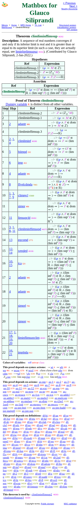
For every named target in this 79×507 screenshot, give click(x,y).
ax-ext (43, 388)
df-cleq (56, 422)
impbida (23, 352)
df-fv (15, 454)
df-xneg (27, 476)
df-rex (64, 425)
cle (51, 373)
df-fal (44, 418)
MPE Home (25, 25)
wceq (16, 370)
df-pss (49, 431)
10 (10, 261)
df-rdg (45, 460)
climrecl (23, 195)
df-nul (61, 431)
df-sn (25, 434)
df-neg (42, 470)
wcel (30, 370)
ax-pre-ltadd (59, 407)
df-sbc (51, 428)
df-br (15, 438)
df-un (15, 431)
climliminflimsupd (29, 229)
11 (10, 217)
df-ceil (53, 480)
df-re (41, 483)
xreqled (23, 250)
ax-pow (29, 391)
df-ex (55, 418)
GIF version (72, 29)
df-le (16, 470)
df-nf (66, 418)
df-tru (32, 418)
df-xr (55, 467)
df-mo (18, 422)
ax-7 (47, 385)
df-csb (64, 428)
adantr (22, 124)
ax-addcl (65, 394)
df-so (28, 441)
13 (10, 240)
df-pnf (28, 467)
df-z (50, 473)
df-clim (49, 486)
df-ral (52, 425)
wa (4, 370)
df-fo (63, 451)
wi (52, 367)
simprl (22, 305)
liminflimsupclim (29, 337)
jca (20, 263)
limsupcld (24, 217)
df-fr (39, 441)
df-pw (13, 434)
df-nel (40, 425)
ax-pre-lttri (20, 407)
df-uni (60, 434)
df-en (18, 463)
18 (10, 336)
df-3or (6, 418)
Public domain (47, 504)
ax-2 (58, 381)
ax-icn (49, 394)
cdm (5, 373)
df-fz (15, 480)
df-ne (28, 425)
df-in (26, 431)
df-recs (32, 460)
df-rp (13, 476)
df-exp (16, 483)
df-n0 (38, 473)
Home (14, 25)
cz (63, 373)
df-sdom (45, 463)
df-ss (37, 431)
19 (10, 339)
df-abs (17, 486)
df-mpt (41, 438)
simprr (22, 321)
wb (61, 367)
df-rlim (63, 486)
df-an (55, 415)
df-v (40, 428)
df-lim (54, 447)
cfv (28, 373)
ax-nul (15, 391)
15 (10, 265)
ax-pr (42, 391)
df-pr (36, 434)
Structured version (67, 25)
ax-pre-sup (27, 410)
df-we (51, 441)
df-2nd (57, 457)
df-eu (30, 422)
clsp (28, 376)
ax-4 (15, 385)
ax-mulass (26, 401)
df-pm (6, 463)
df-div (56, 470)
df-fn (31, 451)
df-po (17, 441)
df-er (68, 460)
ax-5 (25, 385)
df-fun (20, 451)
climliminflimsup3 (13, 497)
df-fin (59, 463)
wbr (60, 370)
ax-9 (68, 385)
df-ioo (57, 476)
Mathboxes (7, 27)
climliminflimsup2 (42, 494)
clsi (59, 376)
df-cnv (15, 444)
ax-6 (36, 385)
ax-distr (43, 401)
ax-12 (31, 388)
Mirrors (5, 25)
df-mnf (41, 467)
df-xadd (43, 476)
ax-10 (6, 388)
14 (10, 252)
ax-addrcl (8, 398)
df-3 (26, 473)
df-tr (53, 438)
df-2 (15, 473)
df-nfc (16, 425)
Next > (73, 6)
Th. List (38, 25)
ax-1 (51, 381)
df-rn (51, 444)
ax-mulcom (61, 398)
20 (10, 343)
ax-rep (56, 388)
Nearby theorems (69, 9)
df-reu (16, 428)
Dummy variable (16, 104)
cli (42, 376)
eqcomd (23, 240)
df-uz (62, 473)
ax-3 (66, 381)
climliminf (24, 141)
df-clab (42, 422)
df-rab (28, 428)
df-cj (29, 483)
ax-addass (8, 401)
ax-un (54, 391)
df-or (65, 415)
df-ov (55, 454)
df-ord (30, 447)
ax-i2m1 (58, 401)
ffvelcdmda (25, 184)
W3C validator (70, 504)
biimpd (22, 151)
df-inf (16, 467)
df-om (32, 457)
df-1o (57, 460)
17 (10, 332)
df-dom (31, 463)
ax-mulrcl (42, 398)
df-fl (40, 480)
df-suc (66, 447)
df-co (27, 444)
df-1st (44, 457)
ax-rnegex (35, 404)
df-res (63, 444)
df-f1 (52, 451)
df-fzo (28, 480)
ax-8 (58, 385)
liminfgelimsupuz (27, 51)
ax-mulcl (25, 398)
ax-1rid (19, 404)
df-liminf (8, 489)
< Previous (69, 3)
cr (39, 373)
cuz (9, 376)
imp (20, 162)
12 (10, 249)
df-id (64, 438)
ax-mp (42, 381)
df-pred (17, 447)
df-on (42, 447)
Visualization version (66, 27)
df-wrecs (18, 460)
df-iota (7, 451)
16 (10, 350)
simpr (21, 206)
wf (18, 373)
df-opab (27, 438)
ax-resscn (20, 394)
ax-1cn (36, 394)
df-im (54, 483)
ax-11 (19, 388)
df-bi (45, 415)
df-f (42, 451)
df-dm (39, 444)
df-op (48, 434)
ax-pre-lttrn (39, 407)
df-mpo (19, 457)
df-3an (19, 418)
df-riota (42, 454)
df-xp (63, 441)
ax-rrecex (53, 404)
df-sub (29, 470)
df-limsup (32, 486)
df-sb (6, 422)
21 (10, 354)
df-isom (27, 454)
